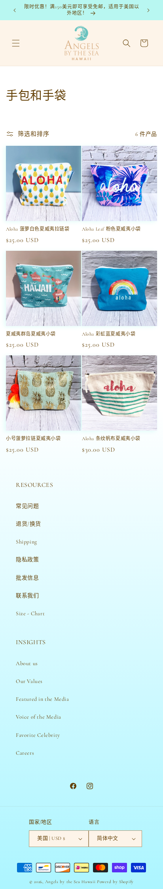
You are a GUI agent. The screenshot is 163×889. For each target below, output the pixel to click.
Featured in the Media (42, 699)
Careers (25, 753)
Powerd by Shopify (115, 881)
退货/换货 (28, 524)
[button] (16, 43)
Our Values (29, 681)
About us (27, 663)
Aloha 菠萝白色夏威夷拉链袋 (38, 229)
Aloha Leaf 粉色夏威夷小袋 (111, 229)
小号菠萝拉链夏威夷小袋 (33, 438)
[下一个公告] (148, 10)
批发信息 (27, 577)
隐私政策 (27, 559)
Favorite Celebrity (38, 735)
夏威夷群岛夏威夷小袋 (31, 334)
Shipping (26, 541)
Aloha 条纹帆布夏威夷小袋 (111, 438)
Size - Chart (30, 613)
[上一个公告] (14, 10)
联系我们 (27, 595)
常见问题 (27, 506)
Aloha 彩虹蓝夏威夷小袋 (108, 334)
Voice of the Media (38, 716)
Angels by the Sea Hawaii (71, 881)
